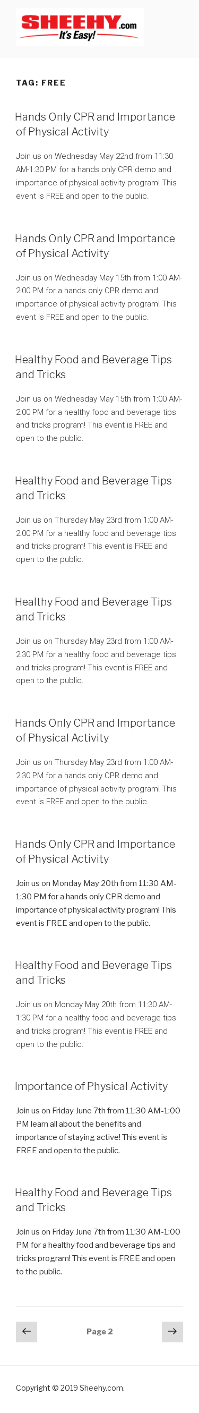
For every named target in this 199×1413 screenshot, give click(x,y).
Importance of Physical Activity (91, 1086)
